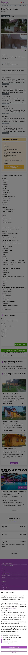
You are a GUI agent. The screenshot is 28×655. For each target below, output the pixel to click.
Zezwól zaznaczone (14, 650)
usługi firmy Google (11, 608)
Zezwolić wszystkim (14, 647)
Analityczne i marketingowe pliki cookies (12, 637)
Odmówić (14, 652)
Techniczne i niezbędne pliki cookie (11, 635)
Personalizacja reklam (8, 643)
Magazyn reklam (6, 639)
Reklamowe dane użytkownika (10, 641)
